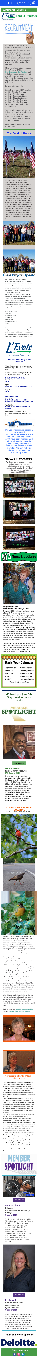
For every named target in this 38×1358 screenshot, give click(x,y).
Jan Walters (22, 72)
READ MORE (19, 763)
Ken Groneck (10, 72)
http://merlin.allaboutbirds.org (19, 1011)
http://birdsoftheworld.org (25, 1009)
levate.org (23, 1350)
